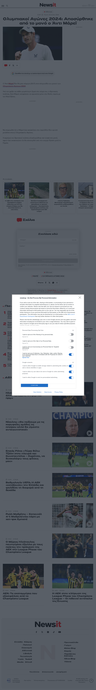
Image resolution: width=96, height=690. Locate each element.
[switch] (71, 334)
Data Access (48, 392)
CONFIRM (34, 385)
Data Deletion (37, 392)
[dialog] (48, 345)
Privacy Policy (59, 392)
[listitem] (48, 330)
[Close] (80, 298)
